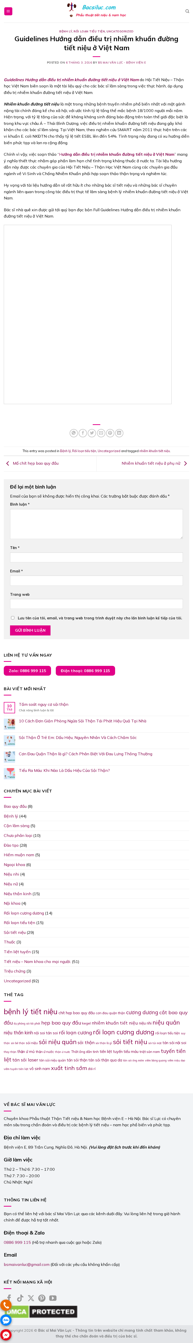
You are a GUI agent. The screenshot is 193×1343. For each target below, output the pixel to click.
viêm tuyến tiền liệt (16, 1069)
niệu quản (166, 1022)
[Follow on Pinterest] (41, 1299)
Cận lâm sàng (16, 825)
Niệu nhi (11, 874)
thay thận (10, 1052)
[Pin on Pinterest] (110, 433)
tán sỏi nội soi (174, 1042)
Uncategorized (120, 31)
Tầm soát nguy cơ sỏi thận (43, 704)
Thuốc (9, 941)
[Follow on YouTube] (53, 1299)
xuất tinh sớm (69, 1067)
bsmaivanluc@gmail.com (27, 1264)
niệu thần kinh (18, 1033)
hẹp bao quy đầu (61, 1022)
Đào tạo (11, 845)
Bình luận (20, 504)
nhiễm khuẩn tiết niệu (154, 451)
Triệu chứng (14, 971)
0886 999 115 (17, 1242)
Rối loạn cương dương (24, 913)
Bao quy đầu (15, 806)
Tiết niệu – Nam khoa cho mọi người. (37, 961)
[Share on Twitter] (92, 433)
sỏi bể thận (18, 1043)
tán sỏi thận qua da (105, 1060)
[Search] (187, 11)
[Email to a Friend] (101, 433)
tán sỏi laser (25, 1059)
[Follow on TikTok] (20, 1299)
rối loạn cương (75, 1032)
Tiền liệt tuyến (17, 951)
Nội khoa (12, 903)
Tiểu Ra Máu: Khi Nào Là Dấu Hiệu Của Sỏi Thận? (64, 770)
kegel (86, 1023)
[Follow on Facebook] (9, 1299)
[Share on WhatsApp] (74, 433)
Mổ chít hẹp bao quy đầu (35, 463)
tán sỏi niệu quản (52, 1060)
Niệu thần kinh (17, 893)
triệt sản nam (149, 1052)
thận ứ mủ (26, 1051)
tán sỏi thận (77, 1060)
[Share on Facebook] (83, 433)
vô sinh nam (39, 1068)
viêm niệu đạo (176, 1060)
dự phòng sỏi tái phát (27, 1023)
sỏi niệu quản (58, 1042)
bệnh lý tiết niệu (31, 1011)
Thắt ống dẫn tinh (85, 1052)
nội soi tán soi (46, 1033)
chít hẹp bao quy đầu (77, 1012)
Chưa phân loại (18, 835)
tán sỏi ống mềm (133, 1060)
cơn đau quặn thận (110, 1013)
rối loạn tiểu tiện (167, 1033)
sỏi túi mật (155, 1043)
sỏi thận (86, 1042)
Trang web (20, 594)
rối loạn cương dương (123, 1032)
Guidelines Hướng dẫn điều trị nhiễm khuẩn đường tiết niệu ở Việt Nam (71, 79)
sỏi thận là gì (103, 1043)
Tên (15, 548)
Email (16, 571)
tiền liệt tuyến (111, 1051)
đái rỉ (91, 1069)
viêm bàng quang (156, 1060)
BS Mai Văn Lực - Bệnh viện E (122, 62)
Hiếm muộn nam (19, 854)
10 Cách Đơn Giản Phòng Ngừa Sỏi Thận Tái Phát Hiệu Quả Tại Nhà (82, 721)
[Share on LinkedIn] (119, 433)
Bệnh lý (65, 31)
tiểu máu (131, 1051)
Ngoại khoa (14, 864)
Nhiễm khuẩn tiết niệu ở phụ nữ (151, 463)
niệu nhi (145, 1023)
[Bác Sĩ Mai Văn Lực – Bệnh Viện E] (96, 11)
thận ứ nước (62, 1052)
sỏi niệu (32, 1043)
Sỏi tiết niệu (15, 932)
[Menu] (8, 11)
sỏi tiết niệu (130, 1042)
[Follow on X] (31, 1299)
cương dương (142, 1012)
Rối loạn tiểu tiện (89, 31)
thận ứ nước (45, 1052)
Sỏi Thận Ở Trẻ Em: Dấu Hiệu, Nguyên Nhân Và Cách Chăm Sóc (78, 737)
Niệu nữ (11, 883)
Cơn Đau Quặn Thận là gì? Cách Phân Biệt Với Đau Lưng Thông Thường (85, 753)
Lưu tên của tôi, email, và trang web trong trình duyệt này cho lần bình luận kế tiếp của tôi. (100, 618)
